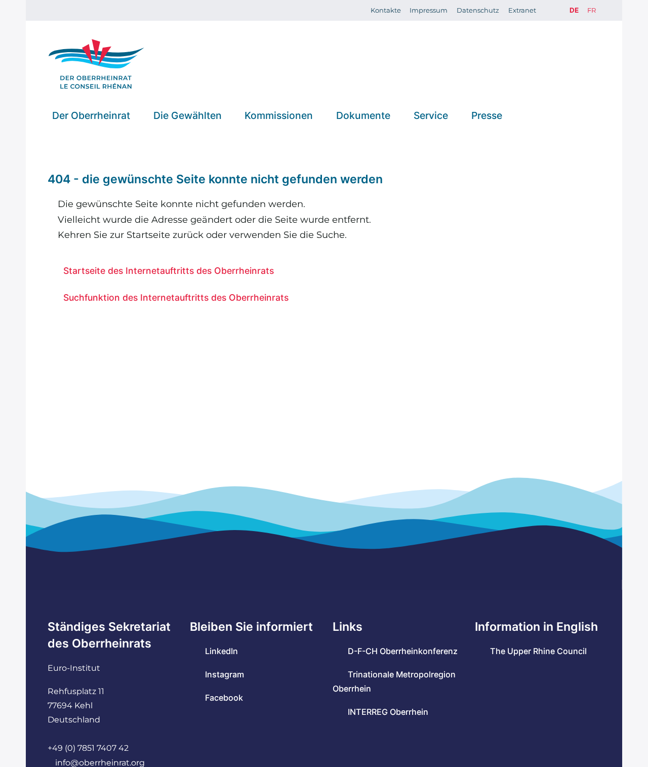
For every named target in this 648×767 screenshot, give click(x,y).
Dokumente (363, 115)
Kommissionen (279, 115)
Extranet (522, 10)
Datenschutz (478, 10)
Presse (486, 115)
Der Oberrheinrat (91, 115)
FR (591, 10)
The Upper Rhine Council (538, 651)
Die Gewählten (187, 115)
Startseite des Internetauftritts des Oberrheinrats (168, 270)
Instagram (224, 674)
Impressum (429, 10)
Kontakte (386, 10)
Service (431, 115)
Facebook (224, 698)
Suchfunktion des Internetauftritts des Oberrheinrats (176, 297)
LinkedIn (221, 651)
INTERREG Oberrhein (388, 712)
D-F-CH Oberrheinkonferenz (403, 651)
